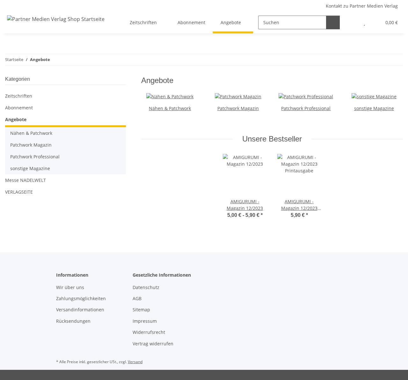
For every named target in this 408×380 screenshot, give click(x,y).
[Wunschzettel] (364, 22)
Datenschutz (146, 287)
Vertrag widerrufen (153, 344)
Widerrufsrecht (149, 332)
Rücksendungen (73, 321)
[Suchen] (333, 22)
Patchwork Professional (306, 108)
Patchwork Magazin (238, 108)
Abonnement (19, 108)
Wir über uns (70, 287)
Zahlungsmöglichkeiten (81, 298)
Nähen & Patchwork (170, 108)
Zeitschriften (18, 96)
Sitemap (141, 310)
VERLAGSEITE (19, 192)
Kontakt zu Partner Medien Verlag (362, 6)
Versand (135, 361)
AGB (137, 298)
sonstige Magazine (374, 108)
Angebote (15, 119)
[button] (352, 22)
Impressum (145, 321)
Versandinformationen (80, 310)
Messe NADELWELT (25, 180)
